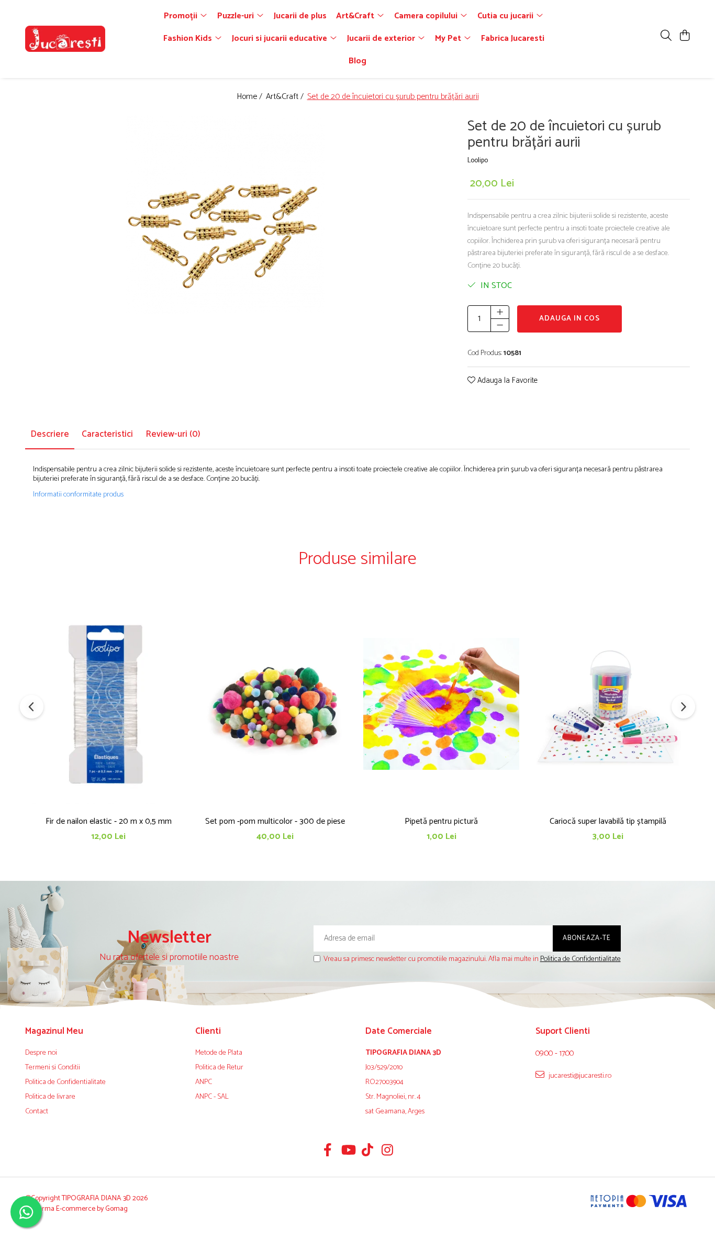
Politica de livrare (50, 1097)
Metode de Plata (218, 1053)
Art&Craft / (286, 97)
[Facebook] (328, 1151)
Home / (250, 97)
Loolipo (477, 161)
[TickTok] (368, 1151)
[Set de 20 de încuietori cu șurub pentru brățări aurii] (225, 215)
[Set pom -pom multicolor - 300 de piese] (275, 704)
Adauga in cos (569, 319)
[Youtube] (348, 1151)
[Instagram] (387, 1151)
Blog (357, 61)
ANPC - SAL (212, 1097)
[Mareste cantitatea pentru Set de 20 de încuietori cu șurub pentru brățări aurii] (499, 312)
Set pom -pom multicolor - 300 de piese (275, 821)
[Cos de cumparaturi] (684, 36)
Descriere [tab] (49, 434)
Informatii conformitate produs (78, 495)
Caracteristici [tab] (107, 434)
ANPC (203, 1082)
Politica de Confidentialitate (580, 959)
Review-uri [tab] (173, 434)
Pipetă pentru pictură (441, 821)
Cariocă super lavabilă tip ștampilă (608, 821)
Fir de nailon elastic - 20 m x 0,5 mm (109, 821)
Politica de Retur (219, 1068)
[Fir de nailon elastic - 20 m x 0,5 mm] (108, 704)
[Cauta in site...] (666, 36)
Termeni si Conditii (52, 1068)
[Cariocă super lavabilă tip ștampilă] (608, 704)
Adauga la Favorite (506, 381)
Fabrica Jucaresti (512, 38)
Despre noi (41, 1053)
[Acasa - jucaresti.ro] (85, 39)
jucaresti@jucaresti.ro (579, 1075)
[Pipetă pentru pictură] (441, 704)
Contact (36, 1112)
